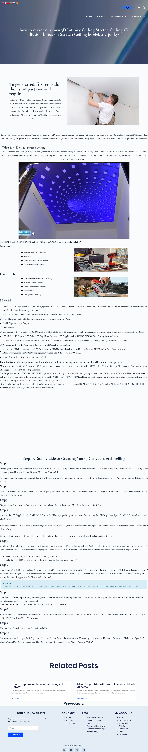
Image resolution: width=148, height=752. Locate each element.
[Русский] (14, 3)
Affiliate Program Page (96, 729)
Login (127, 7)
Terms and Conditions (96, 726)
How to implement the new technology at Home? (37, 686)
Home (89, 16)
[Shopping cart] (138, 7)
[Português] (11, 3)
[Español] (17, 3)
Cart (121, 731)
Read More (16, 698)
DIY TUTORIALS (118, 16)
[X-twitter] (77, 750)
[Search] (144, 7)
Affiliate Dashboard (95, 717)
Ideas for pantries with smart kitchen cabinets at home (106, 686)
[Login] (134, 7)
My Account (124, 717)
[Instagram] (64, 750)
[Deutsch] (8, 3)
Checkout (123, 734)
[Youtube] (71, 750)
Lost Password (125, 720)
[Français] (5, 3)
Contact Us (138, 16)
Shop (100, 16)
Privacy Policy (92, 731)
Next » (85, 704)
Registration (124, 723)
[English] (3, 3)
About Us (69, 720)
